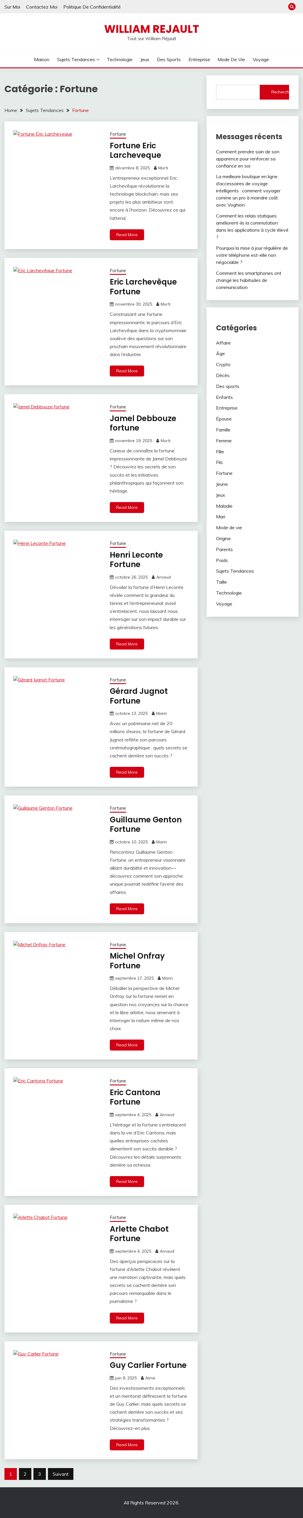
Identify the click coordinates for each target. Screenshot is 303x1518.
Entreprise (199, 59)
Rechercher (280, 92)
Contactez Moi (41, 7)
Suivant (61, 1474)
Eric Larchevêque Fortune (143, 287)
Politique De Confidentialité (92, 7)
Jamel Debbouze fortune (143, 423)
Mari (220, 516)
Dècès (223, 375)
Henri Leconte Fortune (136, 560)
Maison (41, 59)
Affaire (223, 343)
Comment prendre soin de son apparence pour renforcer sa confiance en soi (247, 159)
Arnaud (163, 577)
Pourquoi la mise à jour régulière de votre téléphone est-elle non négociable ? (252, 255)
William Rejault (151, 29)
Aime (150, 1378)
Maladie (224, 506)
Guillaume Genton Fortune (146, 824)
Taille (221, 582)
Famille (223, 430)
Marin (161, 713)
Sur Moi (12, 7)
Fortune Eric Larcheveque (135, 150)
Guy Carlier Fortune (148, 1365)
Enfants (224, 397)
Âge (220, 353)
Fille (220, 451)
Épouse (224, 419)
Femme (224, 441)
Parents (224, 549)
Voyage (261, 59)
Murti (163, 168)
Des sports (169, 59)
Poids (222, 560)
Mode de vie (231, 59)
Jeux (144, 59)
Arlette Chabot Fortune (139, 1234)
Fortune (118, 134)
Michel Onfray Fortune (137, 961)
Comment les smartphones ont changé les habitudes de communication (248, 280)
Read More (127, 234)
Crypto (223, 364)
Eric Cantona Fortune (135, 1097)
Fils (219, 462)
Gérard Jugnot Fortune (139, 696)
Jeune (222, 484)
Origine (223, 538)
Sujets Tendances (76, 59)
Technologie (120, 59)
